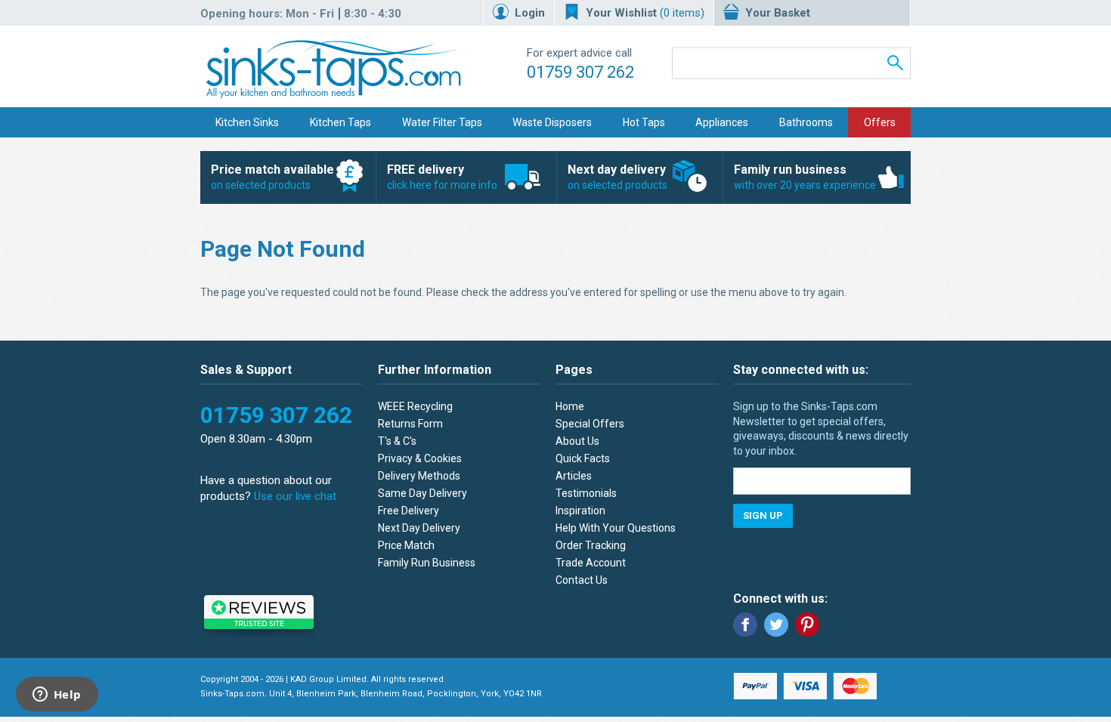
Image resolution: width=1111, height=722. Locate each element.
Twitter (776, 624)
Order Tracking (591, 545)
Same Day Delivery (422, 493)
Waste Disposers (552, 122)
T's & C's (397, 441)
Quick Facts (583, 458)
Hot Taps (644, 122)
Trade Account (591, 563)
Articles (574, 476)
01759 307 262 (580, 72)
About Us (577, 441)
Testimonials (586, 493)
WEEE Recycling (415, 406)
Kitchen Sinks (247, 122)
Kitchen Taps (340, 122)
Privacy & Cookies (420, 458)
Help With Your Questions (616, 528)
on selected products (272, 176)
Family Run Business (426, 563)
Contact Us (582, 580)
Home (570, 406)
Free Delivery (408, 510)
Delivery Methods (419, 476)
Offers (880, 122)
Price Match (406, 545)
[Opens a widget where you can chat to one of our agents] (56, 695)
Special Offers (590, 424)
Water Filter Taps (442, 122)
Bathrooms (806, 122)
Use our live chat (295, 496)
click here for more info (442, 176)
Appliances (721, 122)
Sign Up (763, 515)
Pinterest (807, 624)
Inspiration (580, 510)
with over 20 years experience (805, 176)
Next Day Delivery (419, 528)
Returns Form (410, 424)
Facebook (745, 624)
